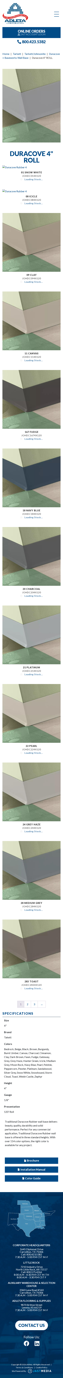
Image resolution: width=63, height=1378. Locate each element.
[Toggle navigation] (56, 14)
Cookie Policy (41, 1367)
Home (5, 53)
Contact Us (31, 1325)
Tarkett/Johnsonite (35, 53)
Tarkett (17, 53)
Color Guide (33, 1178)
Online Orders (31, 32)
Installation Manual (32, 1169)
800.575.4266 (34, 1272)
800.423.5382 (33, 41)
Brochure (33, 1160)
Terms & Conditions (24, 1367)
